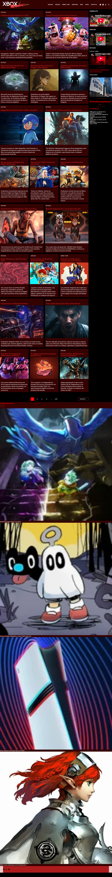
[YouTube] (103, 4)
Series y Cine (66, 4)
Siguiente (82, 399)
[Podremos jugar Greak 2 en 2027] (22, 33)
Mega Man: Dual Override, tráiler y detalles (19, 110)
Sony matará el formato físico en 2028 (12, 750)
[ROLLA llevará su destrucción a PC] (14, 273)
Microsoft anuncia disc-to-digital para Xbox (12, 67)
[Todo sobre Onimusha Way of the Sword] (66, 321)
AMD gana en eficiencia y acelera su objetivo (98, 112)
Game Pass (75, 4)
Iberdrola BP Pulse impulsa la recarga (99, 115)
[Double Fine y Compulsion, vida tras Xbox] (22, 227)
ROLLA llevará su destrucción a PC (13, 260)
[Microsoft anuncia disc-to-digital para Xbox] (14, 80)
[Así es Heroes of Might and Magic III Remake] (14, 176)
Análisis (57, 4)
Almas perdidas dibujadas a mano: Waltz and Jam (15, 636)
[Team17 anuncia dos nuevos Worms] (66, 33)
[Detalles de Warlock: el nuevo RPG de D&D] (74, 80)
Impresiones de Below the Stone (72, 163)
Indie (81, 4)
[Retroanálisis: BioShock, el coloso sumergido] (74, 368)
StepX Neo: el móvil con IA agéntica (98, 120)
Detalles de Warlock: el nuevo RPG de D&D (73, 67)
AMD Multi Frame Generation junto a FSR (99, 122)
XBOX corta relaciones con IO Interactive (13, 865)
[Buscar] (108, 4)
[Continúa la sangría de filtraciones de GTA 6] (14, 368)
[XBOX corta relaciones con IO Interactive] (56, 808)
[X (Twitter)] (100, 4)
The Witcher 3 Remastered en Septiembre (64, 110)
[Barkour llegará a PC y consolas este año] (66, 227)
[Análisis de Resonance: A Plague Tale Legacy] (44, 80)
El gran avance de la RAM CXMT (98, 117)
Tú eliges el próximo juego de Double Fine (43, 355)
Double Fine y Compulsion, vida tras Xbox (19, 209)
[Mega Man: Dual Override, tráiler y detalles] (22, 128)
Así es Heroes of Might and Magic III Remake (12, 163)
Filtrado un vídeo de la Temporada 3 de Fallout (71, 260)
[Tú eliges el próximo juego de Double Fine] (44, 368)
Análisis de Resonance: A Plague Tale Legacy (42, 67)
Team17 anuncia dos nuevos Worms (61, 15)
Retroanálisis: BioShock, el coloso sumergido (72, 355)
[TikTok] (105, 4)
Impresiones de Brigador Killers (14, 304)
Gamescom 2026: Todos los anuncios (43, 163)
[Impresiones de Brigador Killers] (22, 321)
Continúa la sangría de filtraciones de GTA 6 (10, 355)
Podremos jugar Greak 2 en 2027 (15, 15)
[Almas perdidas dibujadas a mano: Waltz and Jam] (56, 579)
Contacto (94, 4)
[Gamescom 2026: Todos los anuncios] (44, 176)
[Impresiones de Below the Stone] (74, 176)
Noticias (50, 4)
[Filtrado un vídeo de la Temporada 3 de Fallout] (74, 273)
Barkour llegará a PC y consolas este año (63, 209)
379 (56, 399)
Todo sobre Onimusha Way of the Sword (63, 304)
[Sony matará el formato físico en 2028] (56, 693)
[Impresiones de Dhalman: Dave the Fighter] (44, 273)
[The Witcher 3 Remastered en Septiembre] (66, 128)
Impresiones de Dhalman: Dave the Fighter (42, 260)
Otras (87, 4)
